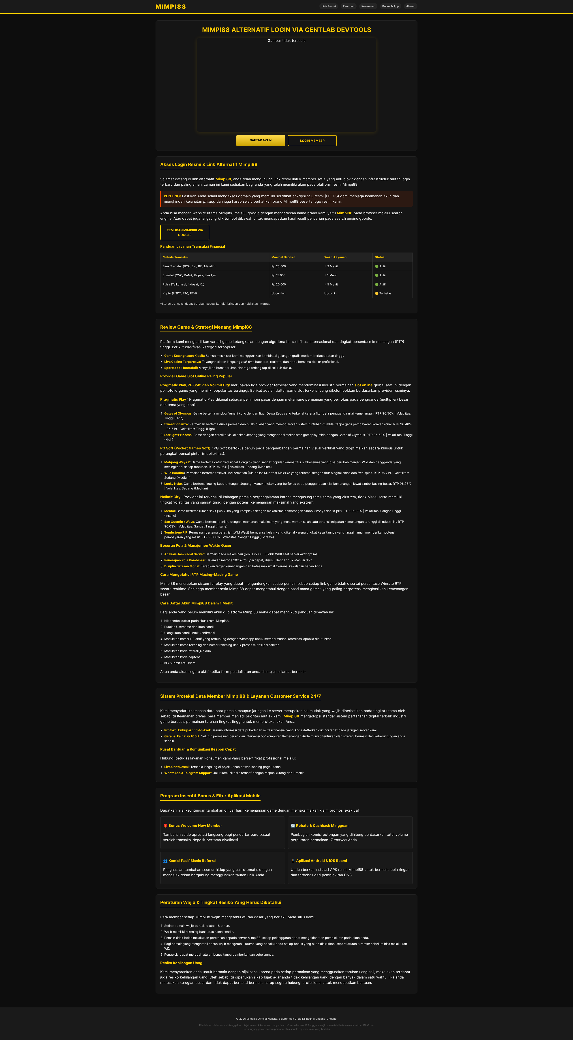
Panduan (348, 6)
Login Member (312, 140)
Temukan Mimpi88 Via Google (185, 232)
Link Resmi (329, 6)
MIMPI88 (171, 6)
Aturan (410, 6)
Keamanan (368, 6)
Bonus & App (390, 6)
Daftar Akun (261, 140)
